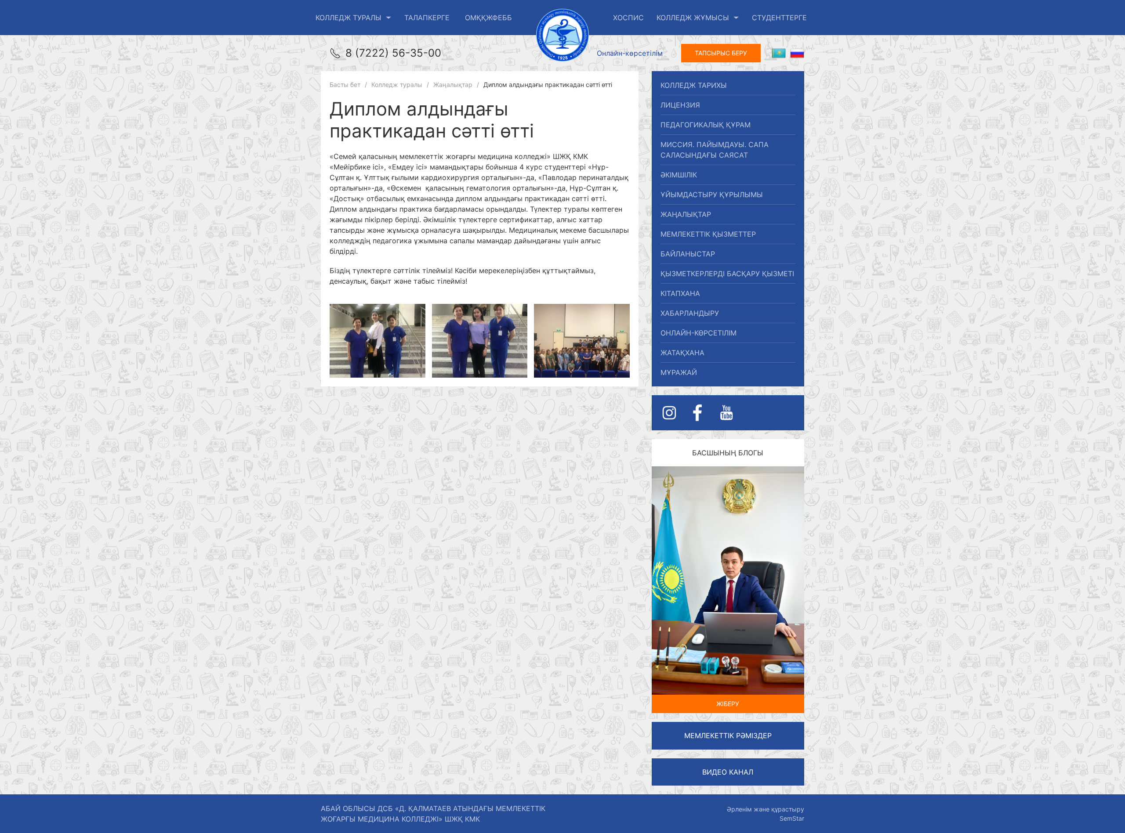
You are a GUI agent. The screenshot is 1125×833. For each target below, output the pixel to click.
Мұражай (678, 372)
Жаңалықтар (685, 214)
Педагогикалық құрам (705, 124)
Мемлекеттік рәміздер (728, 735)
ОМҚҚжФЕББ (488, 17)
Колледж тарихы (693, 85)
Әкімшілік (678, 174)
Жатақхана (682, 352)
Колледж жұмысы (693, 17)
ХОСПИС (628, 17)
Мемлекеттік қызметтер (708, 234)
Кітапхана (680, 293)
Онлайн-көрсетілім (630, 53)
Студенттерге (779, 17)
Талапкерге (427, 17)
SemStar (792, 818)
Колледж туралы (348, 17)
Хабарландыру (689, 313)
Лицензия (680, 105)
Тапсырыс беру (721, 53)
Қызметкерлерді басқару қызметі (727, 273)
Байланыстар (687, 253)
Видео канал (727, 772)
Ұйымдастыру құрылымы (711, 194)
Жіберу (727, 703)
